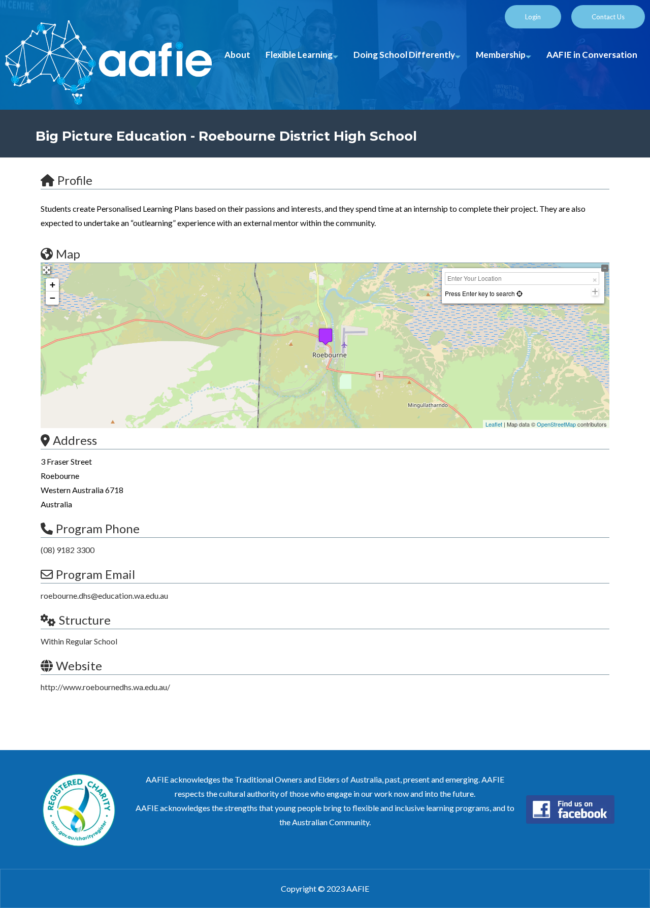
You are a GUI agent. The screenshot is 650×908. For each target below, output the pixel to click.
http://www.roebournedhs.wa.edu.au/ (105, 687)
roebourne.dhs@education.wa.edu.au (104, 595)
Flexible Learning (299, 54)
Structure (85, 619)
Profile (74, 180)
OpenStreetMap (556, 424)
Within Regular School (79, 641)
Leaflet (493, 424)
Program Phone (98, 528)
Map (68, 253)
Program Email (95, 574)
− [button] (52, 298)
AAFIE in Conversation (591, 54)
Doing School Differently (404, 54)
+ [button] (52, 284)
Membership (501, 54)
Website (79, 665)
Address (75, 440)
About (237, 54)
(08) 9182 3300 (67, 550)
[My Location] (519, 293)
